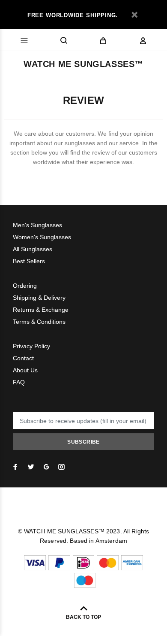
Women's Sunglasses (42, 237)
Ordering (25, 285)
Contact (23, 358)
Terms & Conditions (39, 321)
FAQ (19, 382)
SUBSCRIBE (83, 442)
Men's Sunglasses (37, 225)
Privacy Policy (31, 346)
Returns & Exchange (41, 309)
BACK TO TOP (83, 617)
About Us (25, 370)
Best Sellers (29, 261)
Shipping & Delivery (39, 297)
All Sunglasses (32, 249)
